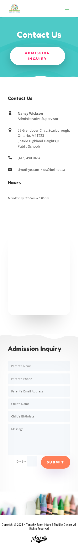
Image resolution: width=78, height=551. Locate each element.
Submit (55, 462)
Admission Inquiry (37, 56)
